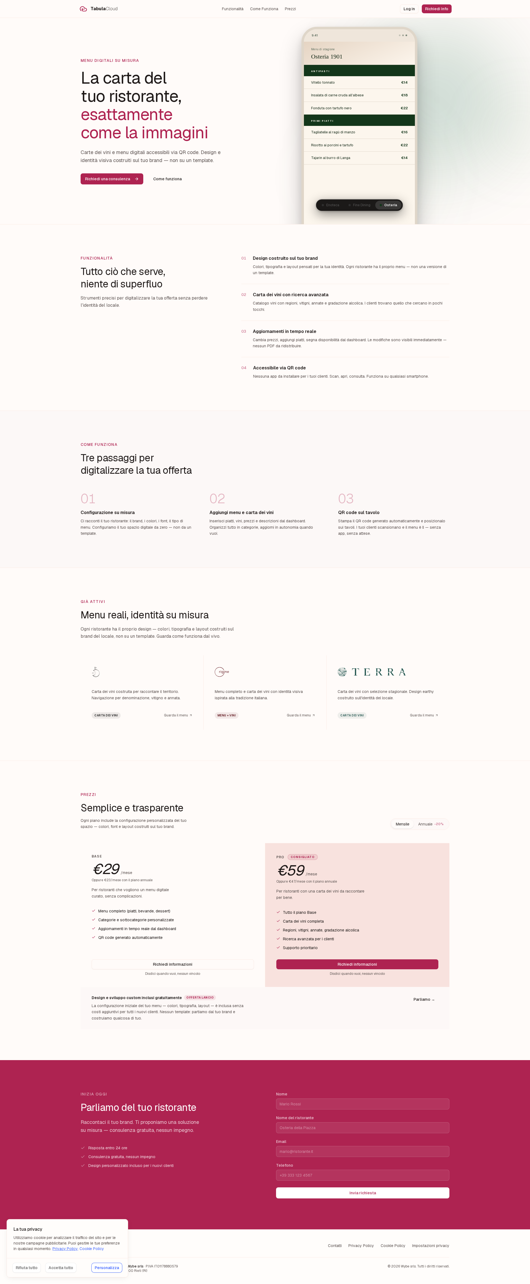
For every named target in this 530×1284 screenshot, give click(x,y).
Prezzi (290, 8)
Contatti (335, 1245)
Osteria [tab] (390, 205)
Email (281, 1141)
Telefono (284, 1165)
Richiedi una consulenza (107, 178)
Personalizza (107, 1267)
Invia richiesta (362, 1192)
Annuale (431, 824)
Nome (281, 1094)
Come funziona (167, 178)
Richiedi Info (436, 8)
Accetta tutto (61, 1267)
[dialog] (67, 1248)
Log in (409, 8)
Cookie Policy (393, 1245)
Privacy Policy (361, 1245)
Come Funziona (264, 8)
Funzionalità (232, 8)
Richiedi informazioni (172, 964)
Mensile (402, 824)
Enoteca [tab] (332, 205)
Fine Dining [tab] (361, 205)
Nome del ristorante (295, 1117)
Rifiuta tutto (27, 1267)
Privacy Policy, (65, 1248)
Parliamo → (424, 999)
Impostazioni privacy (430, 1245)
